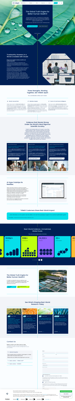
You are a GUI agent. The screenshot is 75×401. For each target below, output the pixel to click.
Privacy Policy (27, 396)
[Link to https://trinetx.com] (16, 3)
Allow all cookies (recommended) (66, 391)
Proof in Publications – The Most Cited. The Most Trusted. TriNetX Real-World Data (29, 320)
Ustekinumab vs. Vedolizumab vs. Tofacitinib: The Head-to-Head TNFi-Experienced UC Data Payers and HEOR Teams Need (14, 321)
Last (56, 354)
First (43, 354)
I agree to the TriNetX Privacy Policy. (50, 382)
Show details (47, 399)
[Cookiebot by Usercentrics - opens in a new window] (7, 399)
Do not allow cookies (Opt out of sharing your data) (66, 397)
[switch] (26, 399)
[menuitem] (24, 3)
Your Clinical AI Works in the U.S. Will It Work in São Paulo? (45, 319)
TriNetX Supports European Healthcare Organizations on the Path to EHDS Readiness (60, 319)
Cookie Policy (45, 394)
